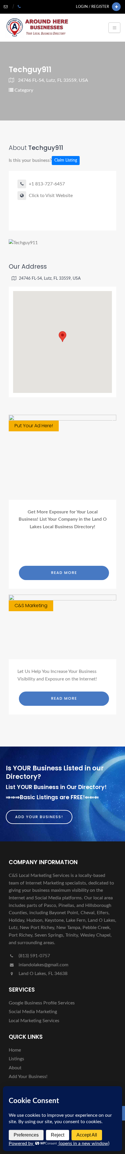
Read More (64, 572)
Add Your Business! (39, 816)
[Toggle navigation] (114, 27)
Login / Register (92, 6)
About (15, 1068)
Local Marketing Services (34, 1020)
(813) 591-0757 (33, 955)
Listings (16, 1058)
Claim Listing (65, 160)
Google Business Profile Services (42, 1003)
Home (15, 1050)
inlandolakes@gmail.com (43, 964)
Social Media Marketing (33, 1011)
